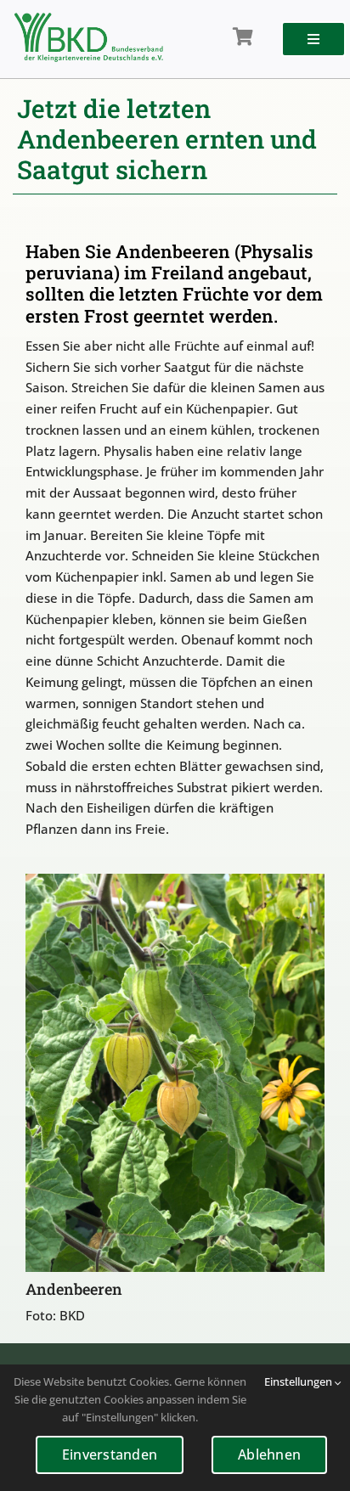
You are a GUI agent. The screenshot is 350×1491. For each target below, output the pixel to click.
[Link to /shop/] (243, 37)
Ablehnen (269, 1454)
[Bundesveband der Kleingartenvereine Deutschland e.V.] (88, 18)
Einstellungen (299, 1381)
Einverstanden (109, 1454)
